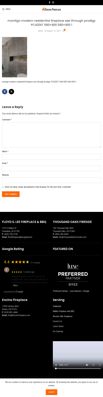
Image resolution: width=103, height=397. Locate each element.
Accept (51, 392)
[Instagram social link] (53, 2)
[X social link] (11, 91)
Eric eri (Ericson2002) (21, 268)
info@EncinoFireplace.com (19, 315)
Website (5, 175)
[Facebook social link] (49, 2)
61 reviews (35, 262)
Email (5, 163)
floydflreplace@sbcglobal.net (20, 237)
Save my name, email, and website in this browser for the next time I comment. (38, 187)
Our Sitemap (58, 331)
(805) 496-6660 (61, 234)
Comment (7, 119)
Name (5, 151)
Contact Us (57, 321)
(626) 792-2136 (11, 234)
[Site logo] (52, 9)
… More (15, 285)
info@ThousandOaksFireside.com (72, 237)
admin (40, 31)
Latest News (58, 326)
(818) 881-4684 (11, 312)
